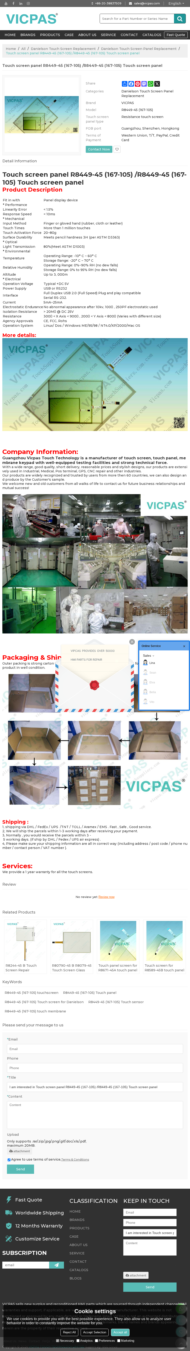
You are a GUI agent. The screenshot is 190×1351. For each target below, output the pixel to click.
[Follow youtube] (6, 3)
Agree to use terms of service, (50, 1159)
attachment (21, 1151)
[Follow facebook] (13, 3)
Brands (27, 35)
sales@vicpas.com (147, 3)
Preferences (107, 1340)
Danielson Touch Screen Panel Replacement (139, 49)
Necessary (67, 1340)
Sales (147, 655)
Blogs (76, 1278)
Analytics (86, 1340)
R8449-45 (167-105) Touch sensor (116, 1002)
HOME (10, 35)
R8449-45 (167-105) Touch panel (89, 993)
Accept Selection (94, 1332)
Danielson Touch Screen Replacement (63, 49)
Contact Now (99, 149)
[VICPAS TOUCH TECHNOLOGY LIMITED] (32, 19)
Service (108, 35)
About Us (87, 35)
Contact (129, 35)
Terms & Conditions (75, 1159)
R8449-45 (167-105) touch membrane (35, 1011)
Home (11, 49)
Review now (106, 897)
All (23, 49)
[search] (180, 18)
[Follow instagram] (28, 3)
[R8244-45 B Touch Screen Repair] (25, 941)
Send (20, 1169)
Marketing (127, 1340)
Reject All (69, 1332)
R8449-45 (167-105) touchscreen (31, 993)
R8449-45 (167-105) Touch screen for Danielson (44, 1002)
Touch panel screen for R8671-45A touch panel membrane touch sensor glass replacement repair (117, 967)
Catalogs (151, 35)
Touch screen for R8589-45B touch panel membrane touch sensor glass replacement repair (164, 967)
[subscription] (56, 1265)
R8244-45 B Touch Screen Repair (21, 967)
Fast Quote (176, 35)
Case (69, 35)
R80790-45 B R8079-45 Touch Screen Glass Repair (72, 967)
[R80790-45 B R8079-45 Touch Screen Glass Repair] (72, 941)
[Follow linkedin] (21, 3)
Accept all (120, 1332)
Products (50, 35)
